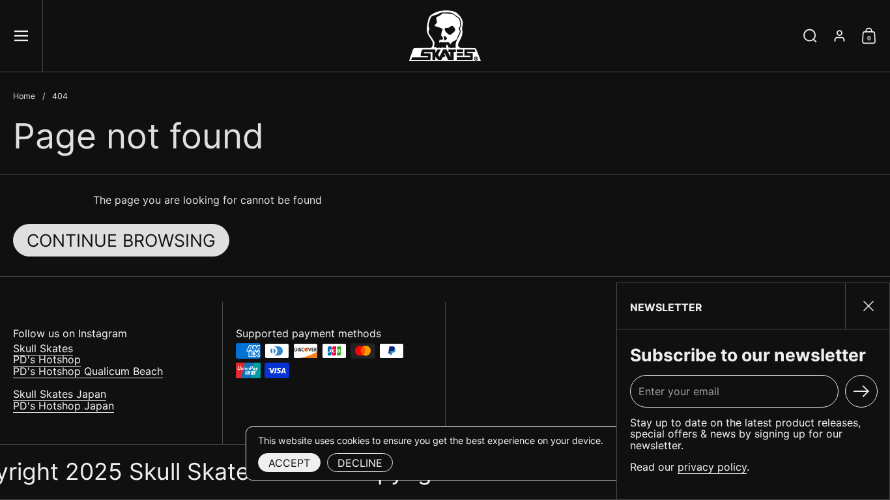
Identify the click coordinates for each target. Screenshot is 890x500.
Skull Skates (43, 348)
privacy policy (712, 466)
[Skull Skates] (445, 36)
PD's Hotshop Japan (63, 405)
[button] (810, 35)
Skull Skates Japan (59, 393)
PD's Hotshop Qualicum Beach (88, 371)
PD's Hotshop (47, 359)
